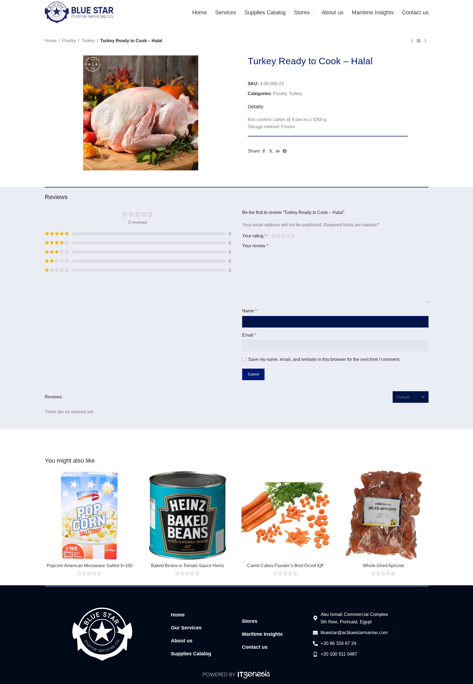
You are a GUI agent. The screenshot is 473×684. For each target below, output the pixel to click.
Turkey (88, 40)
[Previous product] (412, 41)
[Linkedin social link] (277, 151)
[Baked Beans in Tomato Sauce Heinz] (187, 515)
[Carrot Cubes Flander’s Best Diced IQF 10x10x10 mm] (286, 515)
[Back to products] (418, 41)
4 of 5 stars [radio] (288, 236)
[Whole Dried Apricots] (384, 515)
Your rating (254, 236)
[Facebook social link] (264, 151)
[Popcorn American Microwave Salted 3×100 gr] (89, 515)
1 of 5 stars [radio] (274, 236)
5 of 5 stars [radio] (293, 236)
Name (249, 311)
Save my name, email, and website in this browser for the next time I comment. (324, 359)
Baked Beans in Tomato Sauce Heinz (187, 565)
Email (249, 335)
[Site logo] (79, 12)
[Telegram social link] (284, 151)
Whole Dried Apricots (383, 565)
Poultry (69, 40)
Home (51, 40)
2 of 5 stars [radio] (279, 236)
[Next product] (425, 41)
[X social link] (270, 151)
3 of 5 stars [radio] (283, 236)
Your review (255, 245)
